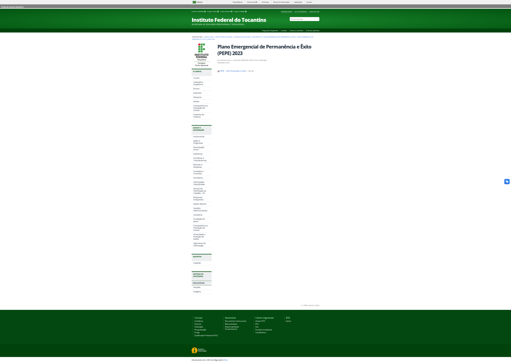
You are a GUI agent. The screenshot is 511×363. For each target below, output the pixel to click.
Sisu (257, 327)
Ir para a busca (226, 11)
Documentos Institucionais (235, 321)
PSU (257, 324)
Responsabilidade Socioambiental (232, 328)
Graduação (198, 327)
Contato (284, 30)
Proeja (196, 332)
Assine (288, 321)
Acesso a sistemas (296, 30)
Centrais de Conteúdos (242, 37)
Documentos (257, 37)
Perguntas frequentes (270, 30)
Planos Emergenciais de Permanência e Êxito (279, 37)
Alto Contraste (300, 12)
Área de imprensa (312, 30)
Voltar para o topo (311, 305)
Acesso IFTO (260, 321)
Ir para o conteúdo (198, 11)
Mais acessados (231, 324)
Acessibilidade (286, 12)
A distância (198, 321)
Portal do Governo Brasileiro (12, 7)
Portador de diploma (263, 330)
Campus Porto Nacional (223, 37)
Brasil (200, 2)
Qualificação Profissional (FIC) (206, 335)
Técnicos (197, 324)
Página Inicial (209, 37)
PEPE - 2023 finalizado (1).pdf (233, 71)
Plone (226, 360)
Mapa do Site (314, 12)
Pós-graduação (200, 330)
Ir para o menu (212, 11)
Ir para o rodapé (240, 11)
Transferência (260, 332)
